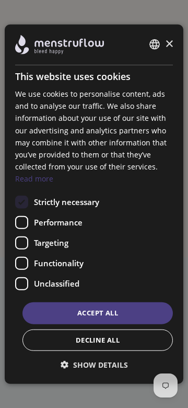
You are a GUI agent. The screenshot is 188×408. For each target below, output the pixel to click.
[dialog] (94, 204)
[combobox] (154, 44)
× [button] (169, 44)
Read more (34, 179)
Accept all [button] (97, 313)
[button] (94, 364)
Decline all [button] (98, 339)
